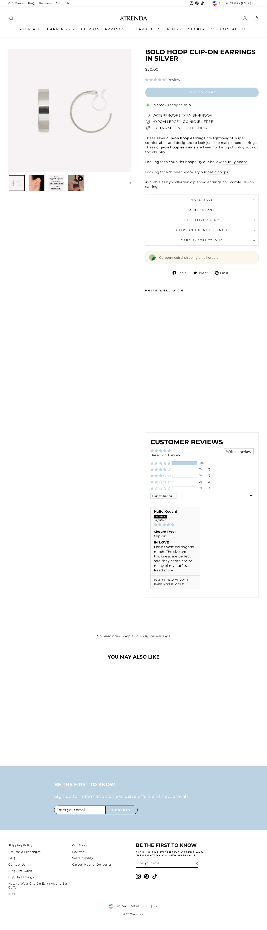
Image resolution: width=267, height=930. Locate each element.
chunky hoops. (235, 162)
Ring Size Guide (20, 870)
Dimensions (202, 209)
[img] (175, 524)
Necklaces (201, 29)
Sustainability (82, 858)
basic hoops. (218, 172)
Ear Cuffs (148, 29)
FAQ (31, 3)
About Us (62, 3)
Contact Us (234, 29)
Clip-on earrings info (202, 230)
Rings (174, 29)
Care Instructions (202, 240)
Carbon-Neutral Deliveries (92, 864)
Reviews (45, 3)
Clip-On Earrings (103, 29)
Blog (12, 893)
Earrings (59, 29)
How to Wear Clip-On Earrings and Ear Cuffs (37, 885)
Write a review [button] (238, 452)
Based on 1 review (165, 455)
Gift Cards (16, 3)
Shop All (30, 29)
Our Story (79, 845)
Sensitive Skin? (202, 220)
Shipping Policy (20, 845)
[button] (155, 80)
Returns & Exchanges (24, 851)
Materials (201, 199)
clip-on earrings (156, 636)
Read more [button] (163, 570)
